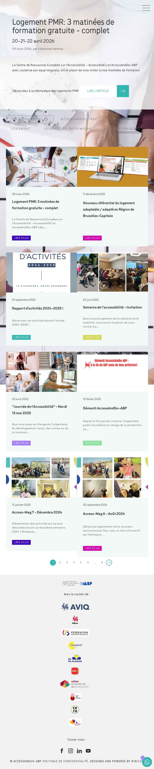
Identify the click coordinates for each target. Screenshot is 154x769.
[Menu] (146, 8)
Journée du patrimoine (68, 129)
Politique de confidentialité (65, 761)
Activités (120, 119)
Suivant (109, 563)
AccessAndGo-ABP (79, 119)
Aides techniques (122, 129)
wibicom (137, 761)
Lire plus (21, 238)
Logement (21, 129)
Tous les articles (29, 119)
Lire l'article (98, 91)
